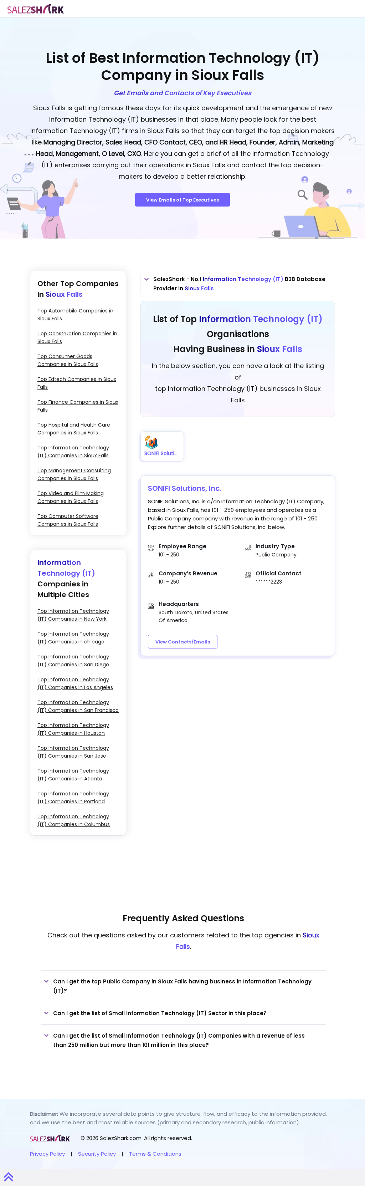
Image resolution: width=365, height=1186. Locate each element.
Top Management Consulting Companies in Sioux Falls (74, 474)
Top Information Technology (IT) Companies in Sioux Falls (73, 451)
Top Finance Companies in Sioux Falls (77, 405)
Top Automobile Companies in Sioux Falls (75, 314)
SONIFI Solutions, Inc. (184, 488)
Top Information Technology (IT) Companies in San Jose (73, 751)
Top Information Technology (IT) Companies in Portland (73, 797)
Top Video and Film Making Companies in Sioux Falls (70, 497)
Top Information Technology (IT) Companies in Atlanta (73, 774)
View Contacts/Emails (182, 641)
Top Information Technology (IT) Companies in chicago (73, 637)
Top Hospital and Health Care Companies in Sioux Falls (73, 428)
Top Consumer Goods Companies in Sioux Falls (67, 360)
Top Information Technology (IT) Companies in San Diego (73, 660)
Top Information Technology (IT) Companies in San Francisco (78, 706)
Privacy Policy (47, 1153)
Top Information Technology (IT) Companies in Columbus (73, 820)
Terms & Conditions (155, 1153)
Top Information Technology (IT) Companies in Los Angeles (75, 683)
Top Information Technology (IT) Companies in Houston (73, 729)
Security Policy (97, 1153)
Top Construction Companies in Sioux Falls (77, 337)
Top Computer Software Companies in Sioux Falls (67, 520)
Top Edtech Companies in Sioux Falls (76, 383)
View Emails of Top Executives (182, 200)
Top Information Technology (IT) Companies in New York (73, 614)
